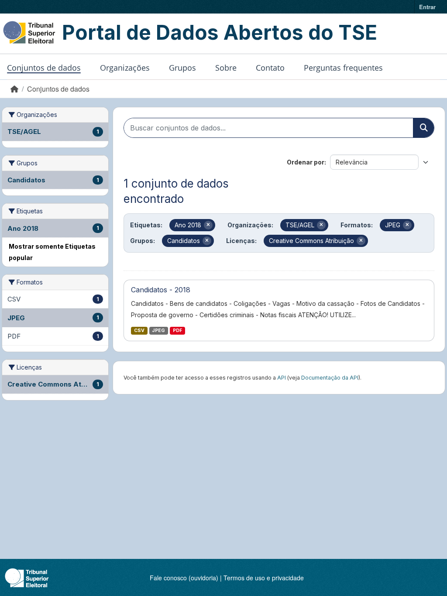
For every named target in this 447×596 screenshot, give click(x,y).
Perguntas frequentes (343, 67)
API (281, 377)
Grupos (182, 67)
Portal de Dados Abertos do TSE (219, 32)
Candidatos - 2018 (160, 289)
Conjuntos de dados (44, 67)
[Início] (14, 89)
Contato (270, 67)
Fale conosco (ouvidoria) (184, 577)
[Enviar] (423, 127)
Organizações (125, 67)
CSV (139, 330)
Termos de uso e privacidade (264, 577)
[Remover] (208, 225)
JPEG (158, 330)
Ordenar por (305, 162)
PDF (177, 330)
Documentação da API (329, 377)
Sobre (226, 67)
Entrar (427, 7)
